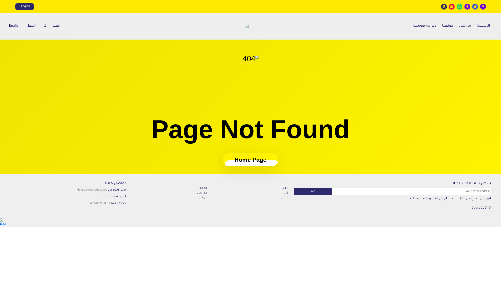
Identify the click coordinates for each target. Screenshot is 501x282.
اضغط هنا (105, 196)
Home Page (250, 159)
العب (56, 26)
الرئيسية (483, 26)
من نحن (465, 26)
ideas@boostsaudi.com (92, 190)
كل (44, 26)
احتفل (31, 26)
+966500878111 (96, 203)
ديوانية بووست (424, 26)
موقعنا (447, 26)
